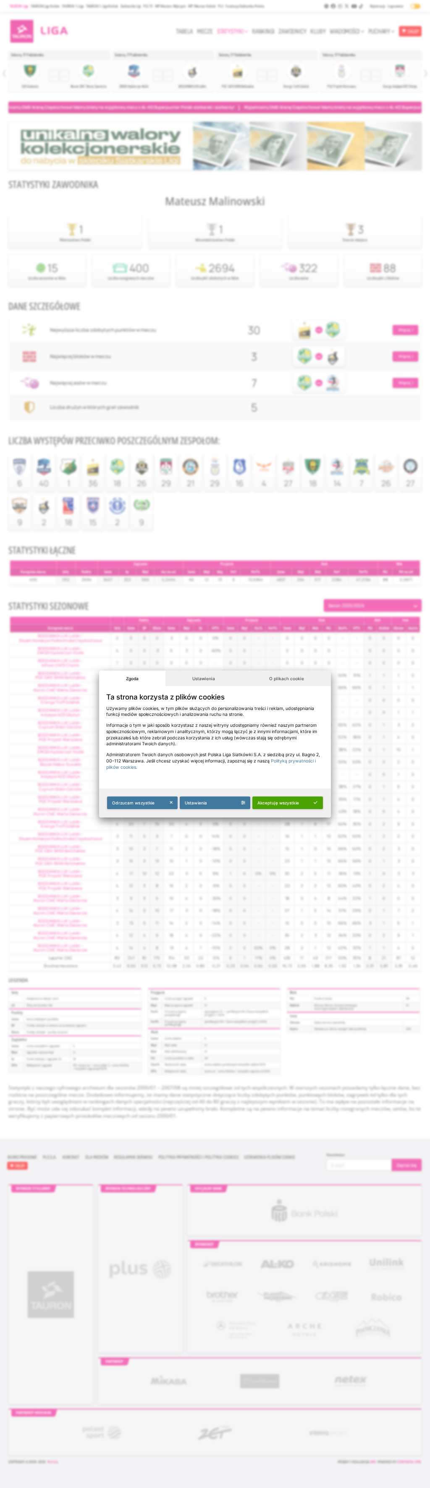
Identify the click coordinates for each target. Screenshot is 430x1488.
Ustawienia (203, 678)
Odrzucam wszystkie (133, 802)
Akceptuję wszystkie (278, 802)
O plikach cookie (286, 678)
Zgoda (132, 678)
